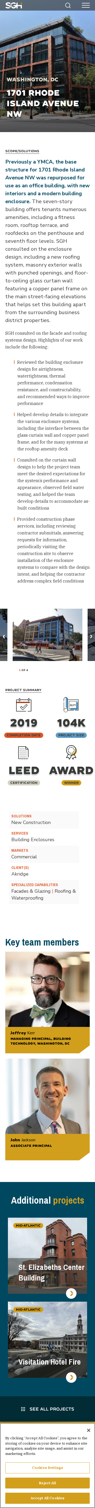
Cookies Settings (47, 1467)
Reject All (47, 1483)
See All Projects (51, 1409)
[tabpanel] (47, 635)
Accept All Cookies (47, 1498)
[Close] (88, 1430)
